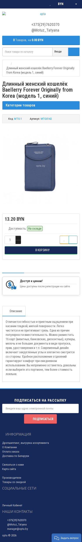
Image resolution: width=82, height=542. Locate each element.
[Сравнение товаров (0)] (41, 4)
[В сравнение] (73, 240)
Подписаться (43, 419)
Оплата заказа (10, 451)
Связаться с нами (13, 464)
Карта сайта (9, 469)
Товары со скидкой (14, 482)
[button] (66, 537)
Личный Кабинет (12, 505)
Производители (11, 477)
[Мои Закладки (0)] (50, 4)
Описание (16, 311)
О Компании (9, 447)
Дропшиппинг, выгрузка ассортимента (25, 442)
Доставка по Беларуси (15, 456)
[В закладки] (64, 240)
